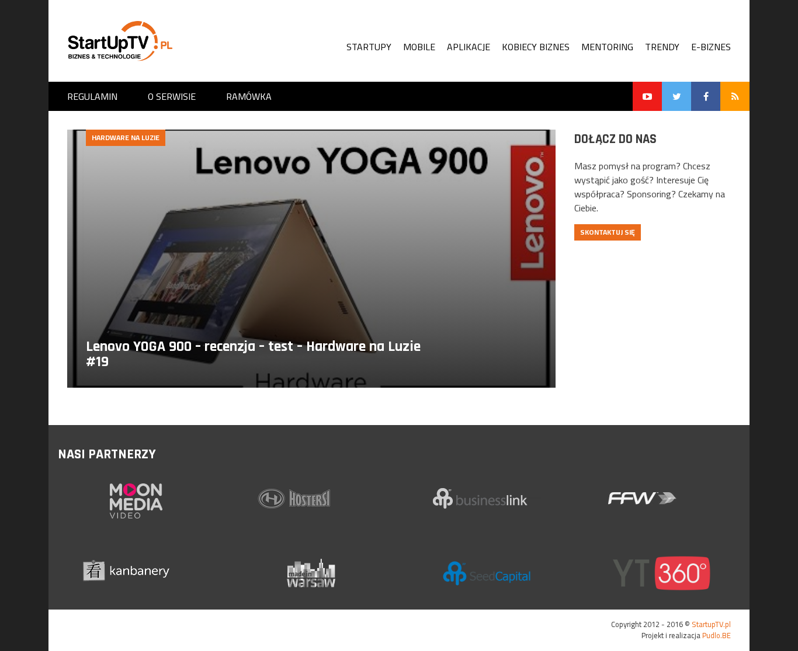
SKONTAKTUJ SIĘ (607, 232)
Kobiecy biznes (536, 46)
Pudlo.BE (716, 635)
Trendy (662, 46)
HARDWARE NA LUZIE (125, 137)
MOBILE (419, 46)
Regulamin (92, 96)
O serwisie (172, 96)
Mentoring (607, 46)
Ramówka (249, 96)
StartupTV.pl (711, 624)
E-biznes (711, 46)
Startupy (368, 46)
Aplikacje (468, 46)
